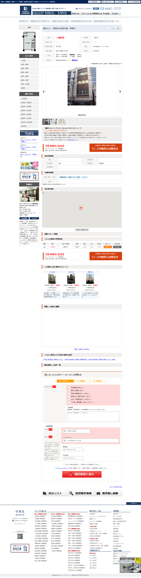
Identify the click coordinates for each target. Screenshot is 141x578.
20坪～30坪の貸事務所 (75, 536)
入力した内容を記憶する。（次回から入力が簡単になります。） (83, 464)
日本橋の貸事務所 (56, 516)
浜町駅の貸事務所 (40, 546)
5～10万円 (93, 555)
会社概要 (107, 13)
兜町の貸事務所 (56, 521)
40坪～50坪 (24, 76)
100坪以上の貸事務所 (74, 548)
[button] (81, 208)
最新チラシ (93, 519)
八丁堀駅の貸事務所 (41, 523)
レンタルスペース (118, 543)
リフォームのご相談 (87, 13)
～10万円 (24, 99)
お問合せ (116, 13)
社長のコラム (117, 534)
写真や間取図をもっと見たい (80, 393)
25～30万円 (93, 565)
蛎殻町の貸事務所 (56, 518)
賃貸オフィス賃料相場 (119, 558)
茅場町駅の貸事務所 (41, 526)
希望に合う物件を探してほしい (81, 396)
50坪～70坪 (24, 80)
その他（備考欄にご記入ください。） (83, 402)
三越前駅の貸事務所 (41, 528)
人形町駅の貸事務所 (41, 536)
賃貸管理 (115, 529)
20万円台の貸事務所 (74, 558)
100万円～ (24, 126)
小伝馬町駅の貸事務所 (41, 533)
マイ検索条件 (135, 1)
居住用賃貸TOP (118, 519)
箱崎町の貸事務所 (56, 531)
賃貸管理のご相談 (97, 13)
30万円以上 (93, 568)
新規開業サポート (118, 563)
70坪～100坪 (25, 84)
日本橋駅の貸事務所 (41, 521)
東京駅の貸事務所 (40, 516)
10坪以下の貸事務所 (74, 531)
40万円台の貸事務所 (74, 563)
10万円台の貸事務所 (74, 555)
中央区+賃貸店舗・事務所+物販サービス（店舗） (102, 359)
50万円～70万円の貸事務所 (76, 565)
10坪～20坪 (24, 64)
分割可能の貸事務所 (74, 526)
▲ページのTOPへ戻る (116, 486)
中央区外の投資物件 (96, 548)
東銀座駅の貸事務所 (41, 551)
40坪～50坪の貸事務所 (75, 541)
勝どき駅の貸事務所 (41, 561)
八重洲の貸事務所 (56, 551)
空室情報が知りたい (77, 387)
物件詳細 (117, 247)
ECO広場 (116, 538)
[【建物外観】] (82, 105)
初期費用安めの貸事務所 (75, 516)
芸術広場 (115, 541)
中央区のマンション (96, 531)
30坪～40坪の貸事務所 (75, 538)
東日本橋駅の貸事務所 (41, 541)
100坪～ (23, 88)
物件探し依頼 (94, 524)
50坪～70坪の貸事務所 (75, 543)
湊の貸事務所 (55, 548)
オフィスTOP (39, 13)
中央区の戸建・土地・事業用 (98, 533)
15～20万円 (93, 560)
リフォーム (116, 526)
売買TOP (64, 13)
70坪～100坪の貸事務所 (75, 545)
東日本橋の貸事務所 (57, 546)
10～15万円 (93, 558)
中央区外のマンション (96, 543)
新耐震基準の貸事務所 (74, 523)
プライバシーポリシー (62, 468)
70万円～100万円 (26, 122)
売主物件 (92, 514)
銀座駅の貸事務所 (40, 548)
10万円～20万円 (26, 102)
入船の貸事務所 (56, 533)
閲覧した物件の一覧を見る (81, 349)
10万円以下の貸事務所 (74, 553)
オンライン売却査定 (96, 521)
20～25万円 (93, 563)
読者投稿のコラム (118, 536)
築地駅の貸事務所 (40, 556)
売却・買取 (116, 524)
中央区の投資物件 (95, 536)
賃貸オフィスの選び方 (119, 556)
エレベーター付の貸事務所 (76, 521)
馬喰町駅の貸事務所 (41, 543)
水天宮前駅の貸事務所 (41, 538)
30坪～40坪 (24, 72)
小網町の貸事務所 (56, 526)
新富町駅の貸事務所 (41, 553)
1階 (44, 247)
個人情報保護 (117, 546)
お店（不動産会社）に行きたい (81, 399)
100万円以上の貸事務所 (75, 570)
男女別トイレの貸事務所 (75, 518)
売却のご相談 (76, 13)
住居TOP (51, 13)
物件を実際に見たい (77, 390)
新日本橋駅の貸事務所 (41, 531)
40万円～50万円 (26, 114)
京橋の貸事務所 (56, 536)
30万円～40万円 (26, 110)
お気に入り (108, 247)
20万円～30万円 (26, 106)
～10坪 (23, 60)
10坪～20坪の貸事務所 (75, 533)
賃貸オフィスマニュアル (120, 553)
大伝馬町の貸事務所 (57, 523)
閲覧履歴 (120, 1)
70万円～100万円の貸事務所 (76, 568)
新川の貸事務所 (56, 538)
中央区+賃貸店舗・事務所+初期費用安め (76, 359)
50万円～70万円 (26, 118)
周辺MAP (75, 60)
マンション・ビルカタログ (98, 516)
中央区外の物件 (94, 541)
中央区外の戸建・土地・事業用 (99, 545)
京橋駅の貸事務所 (40, 518)
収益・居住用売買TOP (120, 521)
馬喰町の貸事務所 (56, 528)
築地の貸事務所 (56, 543)
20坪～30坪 (24, 68)
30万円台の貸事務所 (74, 560)
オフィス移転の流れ (119, 561)
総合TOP (115, 514)
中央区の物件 (94, 528)
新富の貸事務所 (56, 541)
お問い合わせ (71, 139)
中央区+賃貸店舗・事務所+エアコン (53, 359)
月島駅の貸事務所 (40, 558)
